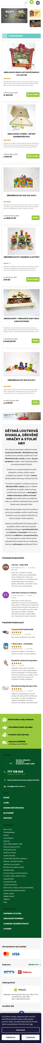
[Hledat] (26, 3)
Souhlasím (30, 1037)
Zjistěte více (32, 987)
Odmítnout (10, 1037)
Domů (6, 820)
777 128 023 (15, 792)
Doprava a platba (12, 936)
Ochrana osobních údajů (15, 946)
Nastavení (20, 1030)
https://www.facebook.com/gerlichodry (22, 801)
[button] (3, 15)
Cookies (7, 951)
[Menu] (38, 3)
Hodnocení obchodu (13, 830)
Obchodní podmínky (13, 941)
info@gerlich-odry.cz (16, 809)
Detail (34, 212)
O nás (6, 825)
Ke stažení (8, 835)
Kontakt (7, 840)
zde (31, 1024)
